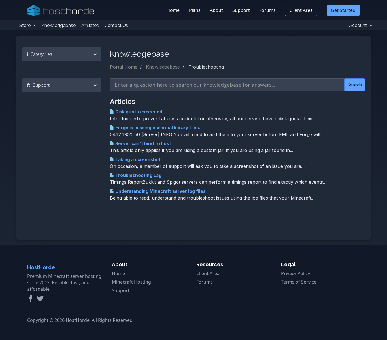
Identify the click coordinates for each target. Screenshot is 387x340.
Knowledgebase (58, 25)
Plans (195, 10)
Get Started (343, 10)
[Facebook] (30, 298)
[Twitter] (40, 298)
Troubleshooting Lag (137, 175)
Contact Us (116, 25)
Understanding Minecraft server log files (160, 191)
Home (173, 10)
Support (241, 10)
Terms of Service (298, 282)
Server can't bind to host (142, 143)
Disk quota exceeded (138, 112)
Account (359, 25)
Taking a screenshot (137, 159)
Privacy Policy (295, 273)
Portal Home (123, 67)
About (216, 10)
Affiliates (90, 25)
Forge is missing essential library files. (157, 127)
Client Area (301, 10)
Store (26, 25)
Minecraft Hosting (131, 282)
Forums (267, 10)
